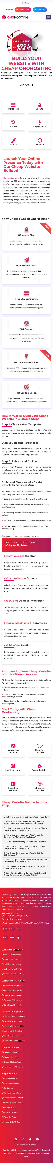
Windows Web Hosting (13, 985)
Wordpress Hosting (12, 990)
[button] (26, 817)
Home (26, 3)
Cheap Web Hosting (12, 959)
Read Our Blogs (10, 1117)
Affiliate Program (11, 1107)
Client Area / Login (11, 1083)
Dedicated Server (14, 1041)
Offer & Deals (23, 10)
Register (9, 10)
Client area (40, 10)
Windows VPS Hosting (13, 1031)
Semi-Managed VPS (12, 1021)
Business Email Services (13, 1067)
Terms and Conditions (12, 1093)
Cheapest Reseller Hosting (14, 1016)
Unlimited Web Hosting (13, 969)
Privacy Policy (21, 1145)
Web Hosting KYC (31, 1145)
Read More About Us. (10, 913)
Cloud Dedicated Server (13, 1036)
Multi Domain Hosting (12, 964)
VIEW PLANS (25, 85)
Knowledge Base (11, 1112)
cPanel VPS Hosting (14, 1026)
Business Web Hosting (13, 1000)
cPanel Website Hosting (13, 974)
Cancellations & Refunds (14, 1098)
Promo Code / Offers (12, 1122)
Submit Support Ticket (13, 1102)
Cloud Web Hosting (12, 1005)
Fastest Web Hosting (12, 995)
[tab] (26, 817)
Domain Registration (12, 1052)
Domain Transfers (11, 1057)
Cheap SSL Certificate (12, 1062)
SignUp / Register (11, 1078)
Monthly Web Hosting (12, 954)
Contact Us (8, 1088)
